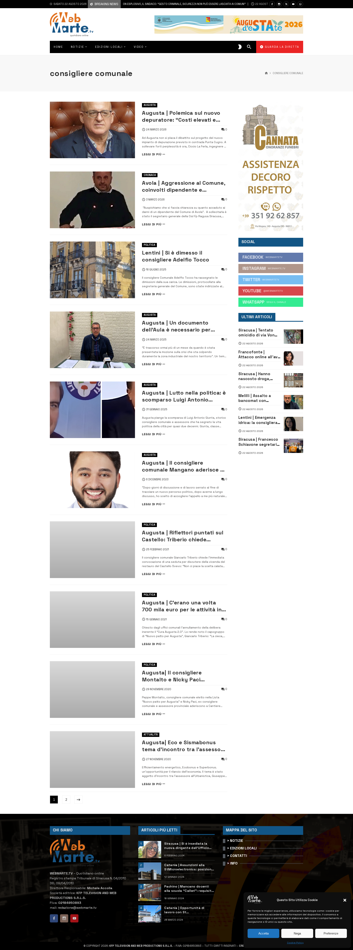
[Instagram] (279, 4)
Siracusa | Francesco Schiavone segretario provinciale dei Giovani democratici (258, 442)
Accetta (263, 933)
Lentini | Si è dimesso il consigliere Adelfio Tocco (175, 256)
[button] (345, 900)
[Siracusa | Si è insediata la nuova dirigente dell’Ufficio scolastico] (149, 849)
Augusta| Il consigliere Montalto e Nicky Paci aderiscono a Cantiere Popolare (184, 676)
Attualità (151, 734)
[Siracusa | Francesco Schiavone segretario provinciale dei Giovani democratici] (293, 446)
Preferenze (331, 933)
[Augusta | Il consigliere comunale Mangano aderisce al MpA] (92, 479)
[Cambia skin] (240, 47)
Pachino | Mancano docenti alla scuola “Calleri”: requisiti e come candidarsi (188, 888)
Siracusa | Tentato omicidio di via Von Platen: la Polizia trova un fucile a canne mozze (256, 333)
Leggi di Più (152, 154)
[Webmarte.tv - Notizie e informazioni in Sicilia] (71, 24)
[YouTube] (293, 4)
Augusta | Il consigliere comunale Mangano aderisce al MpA (183, 466)
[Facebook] (272, 4)
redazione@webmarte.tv (77, 908)
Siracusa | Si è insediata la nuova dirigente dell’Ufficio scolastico (186, 846)
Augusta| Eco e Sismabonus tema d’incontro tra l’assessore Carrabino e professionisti (184, 746)
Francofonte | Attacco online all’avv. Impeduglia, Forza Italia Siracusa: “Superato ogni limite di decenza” (259, 355)
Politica (149, 245)
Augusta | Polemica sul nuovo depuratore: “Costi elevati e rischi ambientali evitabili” (181, 116)
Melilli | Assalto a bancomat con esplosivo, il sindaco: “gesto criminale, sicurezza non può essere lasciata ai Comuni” (135, 4)
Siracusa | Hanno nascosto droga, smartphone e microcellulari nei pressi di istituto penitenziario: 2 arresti (254, 377)
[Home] (266, 73)
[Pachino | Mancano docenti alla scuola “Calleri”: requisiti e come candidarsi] (149, 892)
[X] (286, 4)
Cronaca (150, 175)
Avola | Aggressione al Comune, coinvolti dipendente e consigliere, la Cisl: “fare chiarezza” (183, 186)
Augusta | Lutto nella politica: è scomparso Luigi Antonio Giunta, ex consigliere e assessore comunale (184, 396)
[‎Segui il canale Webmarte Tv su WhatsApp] (300, 4)
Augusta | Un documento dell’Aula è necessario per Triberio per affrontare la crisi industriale (181, 326)
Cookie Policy (295, 942)
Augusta (150, 105)
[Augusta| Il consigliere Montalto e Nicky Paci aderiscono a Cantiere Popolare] (92, 689)
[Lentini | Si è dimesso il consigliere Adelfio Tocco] (92, 269)
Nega (297, 933)
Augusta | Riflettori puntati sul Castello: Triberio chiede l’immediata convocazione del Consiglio (182, 536)
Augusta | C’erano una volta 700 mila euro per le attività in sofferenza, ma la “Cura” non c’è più (182, 606)
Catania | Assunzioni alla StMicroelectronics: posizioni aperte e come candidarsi (188, 867)
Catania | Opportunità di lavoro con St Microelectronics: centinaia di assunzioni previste (188, 910)
